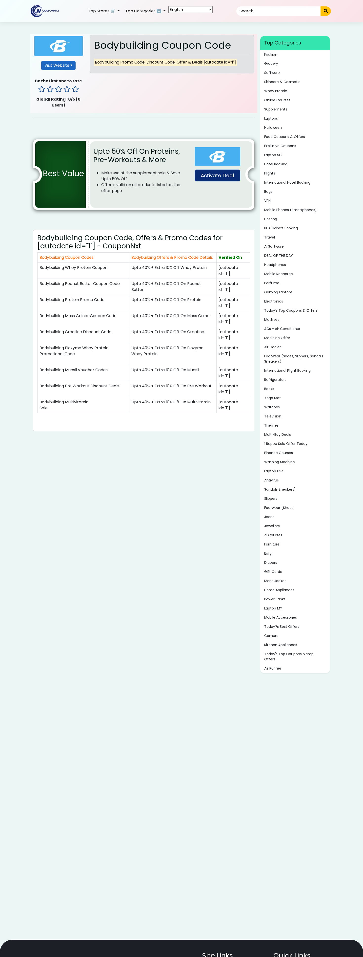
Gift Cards (273, 571)
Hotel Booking (275, 164)
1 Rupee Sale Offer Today (285, 443)
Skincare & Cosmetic (282, 81)
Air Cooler (272, 347)
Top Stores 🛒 (102, 11)
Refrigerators (275, 379)
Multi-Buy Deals (277, 434)
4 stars (67, 89)
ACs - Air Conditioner (282, 328)
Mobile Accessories (280, 617)
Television (272, 416)
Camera (271, 635)
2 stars (50, 89)
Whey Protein (275, 90)
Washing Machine (279, 461)
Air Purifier (272, 668)
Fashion (270, 54)
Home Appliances (279, 589)
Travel (269, 237)
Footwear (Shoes (278, 507)
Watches (272, 407)
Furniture (272, 544)
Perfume (271, 283)
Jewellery (272, 525)
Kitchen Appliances (280, 644)
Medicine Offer (277, 337)
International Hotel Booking (287, 182)
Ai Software (274, 246)
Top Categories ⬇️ (143, 11)
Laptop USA (273, 471)
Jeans (269, 516)
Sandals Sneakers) (280, 489)
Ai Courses (273, 535)
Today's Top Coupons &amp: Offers (289, 657)
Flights (269, 173)
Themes (271, 425)
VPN (267, 200)
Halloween (273, 127)
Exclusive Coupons (280, 145)
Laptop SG (273, 154)
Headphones (275, 264)
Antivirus (271, 480)
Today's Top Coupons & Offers (291, 310)
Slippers (270, 498)
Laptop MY (273, 608)
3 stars (58, 89)
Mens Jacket (275, 580)
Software (272, 72)
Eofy (268, 553)
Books (269, 388)
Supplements (275, 109)
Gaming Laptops (278, 292)
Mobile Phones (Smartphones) (290, 209)
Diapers (270, 562)
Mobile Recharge (278, 273)
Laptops (271, 118)
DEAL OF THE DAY (278, 255)
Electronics (273, 301)
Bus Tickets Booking (281, 228)
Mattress (271, 319)
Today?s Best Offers (281, 626)
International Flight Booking (287, 370)
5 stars (75, 89)
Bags (268, 191)
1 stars (41, 89)
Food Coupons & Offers (284, 136)
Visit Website (57, 65)
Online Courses (277, 100)
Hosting (270, 219)
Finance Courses (278, 452)
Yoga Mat (272, 397)
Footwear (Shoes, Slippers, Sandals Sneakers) (293, 359)
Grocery (271, 63)
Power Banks (274, 599)
